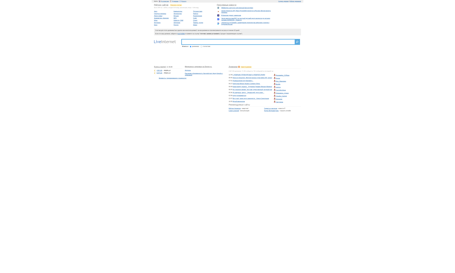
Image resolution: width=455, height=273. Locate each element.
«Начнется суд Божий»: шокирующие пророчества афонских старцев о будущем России (245, 23)
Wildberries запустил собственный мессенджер (237, 8)
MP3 (175, 18)
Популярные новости (226, 5)
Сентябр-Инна (281, 90)
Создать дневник (283, 1)
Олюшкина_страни (282, 93)
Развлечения (197, 16)
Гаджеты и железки (270, 108)
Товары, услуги (198, 23)
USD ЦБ (159, 70)
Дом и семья (158, 16)
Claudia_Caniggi (281, 96)
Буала (278, 78)
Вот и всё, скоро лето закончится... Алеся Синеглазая (251, 98)
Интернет (157, 23)
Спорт (195, 20)
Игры (155, 20)
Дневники (233, 67)
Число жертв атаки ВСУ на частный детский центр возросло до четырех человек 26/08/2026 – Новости (245, 19)
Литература (178, 13)
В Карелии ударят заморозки (231, 15)
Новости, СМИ (178, 20)
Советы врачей (234, 111)
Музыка (176, 16)
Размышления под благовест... (243, 81)
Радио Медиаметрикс (271, 111)
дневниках (195, 46)
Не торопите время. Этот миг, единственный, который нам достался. (256, 89)
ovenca (278, 87)
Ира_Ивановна (281, 81)
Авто (155, 11)
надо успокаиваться (239, 95)
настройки (181, 34)
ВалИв (278, 84)
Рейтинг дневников (295, 1)
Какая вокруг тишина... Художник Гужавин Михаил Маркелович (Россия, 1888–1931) (261, 86)
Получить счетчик (176, 5)
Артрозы (188, 70)
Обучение (177, 23)
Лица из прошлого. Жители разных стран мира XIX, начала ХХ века (255, 78)
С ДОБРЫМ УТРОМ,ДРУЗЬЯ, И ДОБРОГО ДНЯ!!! (249, 75)
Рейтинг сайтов (161, 5)
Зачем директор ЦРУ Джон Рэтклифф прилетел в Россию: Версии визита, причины (246, 11)
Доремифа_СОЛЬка (282, 75)
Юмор (195, 25)
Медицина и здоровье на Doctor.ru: (198, 67)
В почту (184, 1)
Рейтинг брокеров (235, 108)
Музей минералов (239, 101)
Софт (195, 18)
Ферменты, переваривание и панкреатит (173, 78)
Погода (176, 25)
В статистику (165, 1)
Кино (155, 25)
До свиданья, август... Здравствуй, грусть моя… (248, 92)
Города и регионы (160, 13)
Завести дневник (246, 67)
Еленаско (279, 99)
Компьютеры (178, 11)
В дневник (175, 1)
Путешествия (197, 11)
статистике (206, 46)
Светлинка (279, 102)
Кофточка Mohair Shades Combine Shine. (246, 84)
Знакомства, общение (161, 18)
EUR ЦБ (159, 73)
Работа (195, 13)
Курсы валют (160, 67)
